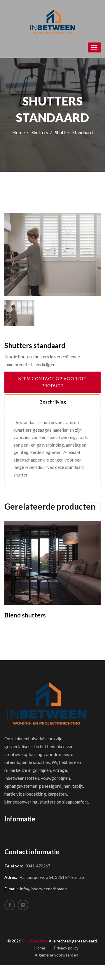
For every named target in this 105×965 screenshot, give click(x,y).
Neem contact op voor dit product (52, 382)
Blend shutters (25, 615)
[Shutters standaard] (52, 254)
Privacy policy (66, 947)
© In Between (35, 940)
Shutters (40, 132)
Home (18, 132)
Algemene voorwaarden (56, 954)
